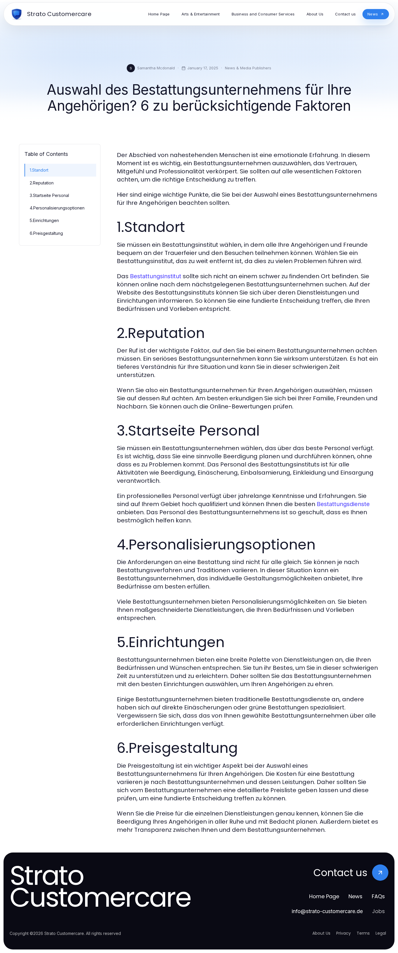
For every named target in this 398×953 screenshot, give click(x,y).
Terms (363, 933)
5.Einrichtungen (44, 220)
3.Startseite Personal (49, 195)
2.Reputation (42, 182)
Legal (381, 933)
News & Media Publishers (248, 68)
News (355, 896)
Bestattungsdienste (343, 504)
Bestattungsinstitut (155, 276)
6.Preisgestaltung (46, 233)
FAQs (378, 896)
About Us (321, 933)
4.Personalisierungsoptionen (57, 207)
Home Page (324, 896)
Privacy (343, 933)
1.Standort (39, 170)
